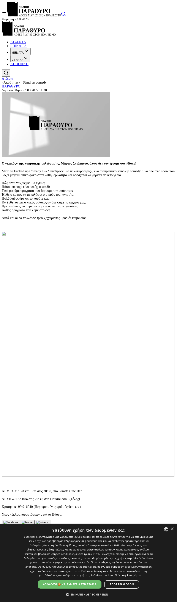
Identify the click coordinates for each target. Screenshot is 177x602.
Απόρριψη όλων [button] (122, 584)
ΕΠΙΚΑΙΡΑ (18, 46)
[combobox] (166, 529)
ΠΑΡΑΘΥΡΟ (11, 86)
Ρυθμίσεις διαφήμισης (95, 571)
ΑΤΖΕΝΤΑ (18, 42)
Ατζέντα (7, 78)
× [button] (172, 529)
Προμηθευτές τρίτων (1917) (84, 554)
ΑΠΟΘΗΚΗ (19, 64)
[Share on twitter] (27, 522)
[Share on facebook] (11, 522)
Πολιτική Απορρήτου (128, 575)
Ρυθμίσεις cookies (102, 575)
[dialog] (88, 563)
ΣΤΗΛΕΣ (17, 59)
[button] (88, 594)
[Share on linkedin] (43, 522)
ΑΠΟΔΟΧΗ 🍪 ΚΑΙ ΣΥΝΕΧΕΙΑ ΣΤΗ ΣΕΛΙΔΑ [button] (69, 584)
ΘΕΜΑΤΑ (18, 52)
